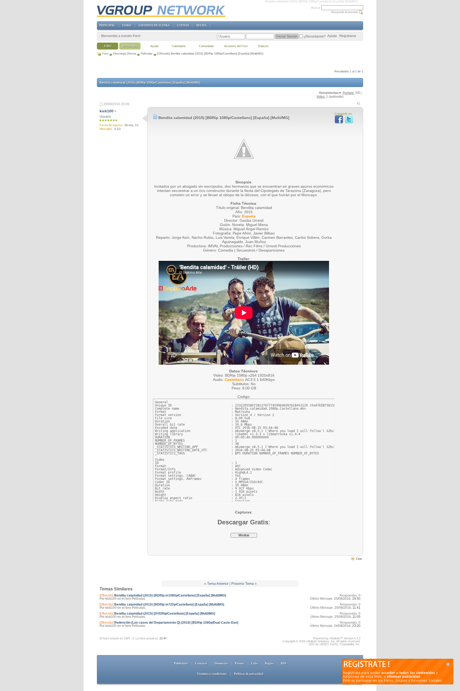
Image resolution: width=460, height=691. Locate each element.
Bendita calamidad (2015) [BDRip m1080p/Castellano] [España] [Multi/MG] (170, 595)
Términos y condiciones (212, 673)
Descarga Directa (124, 53)
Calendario (179, 46)
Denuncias (221, 663)
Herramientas (329, 93)
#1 (358, 103)
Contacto (201, 663)
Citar (359, 558)
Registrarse (347, 36)
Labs (254, 663)
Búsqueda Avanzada (344, 12)
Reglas (269, 663)
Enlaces (263, 46)
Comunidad (206, 46)
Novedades (130, 46)
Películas (147, 53)
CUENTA (183, 25)
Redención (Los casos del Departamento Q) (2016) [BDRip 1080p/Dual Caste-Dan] (176, 622)
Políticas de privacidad (248, 673)
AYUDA (201, 25)
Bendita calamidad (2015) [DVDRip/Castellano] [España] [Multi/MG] (164, 613)
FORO (126, 25)
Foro (105, 53)
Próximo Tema (242, 584)
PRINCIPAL (107, 25)
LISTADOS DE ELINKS (154, 25)
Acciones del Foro (236, 46)
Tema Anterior (217, 584)
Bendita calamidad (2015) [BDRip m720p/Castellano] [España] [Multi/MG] (169, 604)
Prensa (239, 663)
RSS (283, 663)
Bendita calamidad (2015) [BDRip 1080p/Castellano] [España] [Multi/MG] (150, 82)
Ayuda (332, 36)
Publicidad (181, 663)
